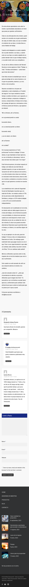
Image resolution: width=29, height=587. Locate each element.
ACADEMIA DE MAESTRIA (9, 496)
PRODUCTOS (5, 500)
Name (4, 441)
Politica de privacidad (12, 578)
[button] (27, 2)
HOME (3, 492)
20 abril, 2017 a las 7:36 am (11, 349)
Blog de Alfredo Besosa (14, 10)
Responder (6, 333)
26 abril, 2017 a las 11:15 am (10, 376)
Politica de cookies (22, 578)
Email (3, 449)
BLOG (3, 503)
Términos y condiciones (7, 580)
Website (4, 457)
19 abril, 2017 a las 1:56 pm (10, 324)
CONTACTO (5, 507)
